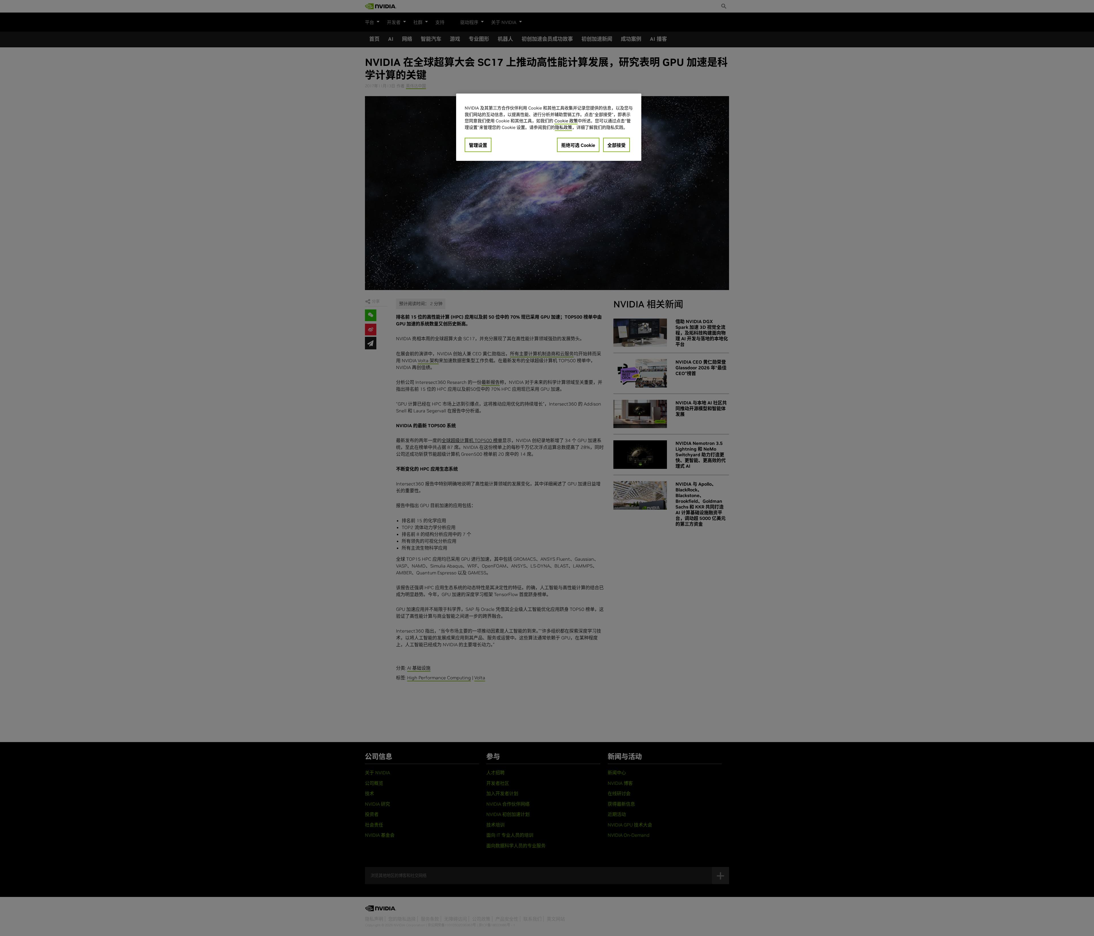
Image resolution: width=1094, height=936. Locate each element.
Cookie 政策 (566, 120)
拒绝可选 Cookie (578, 145)
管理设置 (478, 145)
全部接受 (616, 145)
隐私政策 (563, 127)
